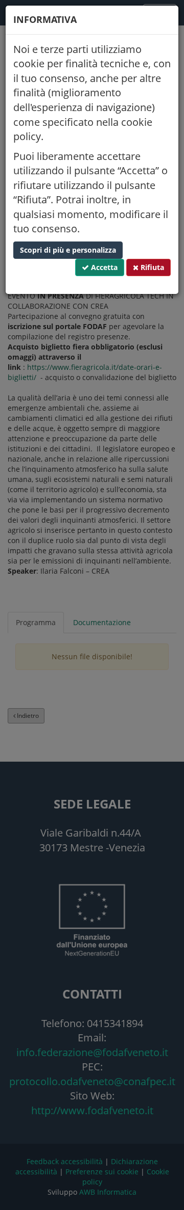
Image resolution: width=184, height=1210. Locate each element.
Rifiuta (151, 267)
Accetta (103, 267)
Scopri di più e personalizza (68, 250)
